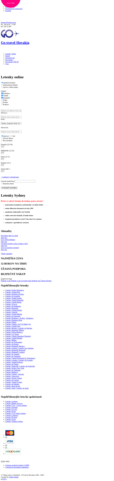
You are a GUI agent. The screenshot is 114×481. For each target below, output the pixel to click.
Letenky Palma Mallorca (14, 332)
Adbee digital (13, 477)
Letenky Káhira (10, 322)
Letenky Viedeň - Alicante (14, 374)
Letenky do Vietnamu (13, 356)
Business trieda (8, 184)
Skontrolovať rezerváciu (13, 9)
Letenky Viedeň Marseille (14, 300)
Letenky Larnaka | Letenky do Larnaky (19, 360)
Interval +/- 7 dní (9, 136)
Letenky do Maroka (12, 384)
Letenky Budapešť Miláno (14, 330)
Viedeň (5, 96)
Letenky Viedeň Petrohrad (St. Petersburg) (20, 358)
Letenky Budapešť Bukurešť (15, 350)
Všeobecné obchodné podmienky (17, 467)
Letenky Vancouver (12, 376)
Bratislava (6, 93)
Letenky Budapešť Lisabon (15, 352)
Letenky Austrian (11, 401)
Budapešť (6, 98)
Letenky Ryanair (11, 417)
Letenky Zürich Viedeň (13, 378)
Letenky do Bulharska (13, 306)
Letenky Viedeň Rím (12, 292)
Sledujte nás (36, 281)
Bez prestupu (7, 140)
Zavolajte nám (26, 281)
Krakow (6, 104)
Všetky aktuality (6, 254)
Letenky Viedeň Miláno (13, 314)
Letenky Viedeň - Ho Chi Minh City (18, 324)
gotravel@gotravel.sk (8, 22)
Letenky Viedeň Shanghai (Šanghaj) (18, 336)
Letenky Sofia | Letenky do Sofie (17, 388)
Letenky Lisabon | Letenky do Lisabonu (19, 348)
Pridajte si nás (6, 281)
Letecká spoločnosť (8, 181)
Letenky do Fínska (11, 364)
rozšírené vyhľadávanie (10, 177)
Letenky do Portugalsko (13, 342)
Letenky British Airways (14, 403)
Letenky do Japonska (12, 316)
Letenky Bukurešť (11, 308)
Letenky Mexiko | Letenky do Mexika (18, 328)
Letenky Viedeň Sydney (13, 382)
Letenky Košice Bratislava (14, 290)
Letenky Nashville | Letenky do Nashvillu (20, 366)
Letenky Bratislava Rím (13, 320)
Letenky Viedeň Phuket (13, 310)
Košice (5, 102)
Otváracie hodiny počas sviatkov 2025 (14, 244)
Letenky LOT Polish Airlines (15, 413)
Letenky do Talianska (12, 370)
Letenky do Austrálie (12, 296)
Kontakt (8, 11)
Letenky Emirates (11, 407)
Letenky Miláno (11, 340)
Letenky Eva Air (11, 409)
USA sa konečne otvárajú (10, 248)
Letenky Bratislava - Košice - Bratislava (19, 318)
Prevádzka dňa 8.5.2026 (9, 236)
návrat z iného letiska (10, 87)
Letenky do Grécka (12, 380)
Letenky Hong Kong (12, 386)
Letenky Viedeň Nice (12, 326)
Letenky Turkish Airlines (14, 421)
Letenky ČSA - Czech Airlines (16, 405)
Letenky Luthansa (11, 415)
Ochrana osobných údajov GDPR (17, 465)
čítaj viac (4, 238)
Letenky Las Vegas (12, 334)
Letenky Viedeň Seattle (13, 298)
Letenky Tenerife (11, 312)
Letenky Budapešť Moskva (15, 346)
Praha (5, 100)
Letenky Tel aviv (11, 304)
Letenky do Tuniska (12, 354)
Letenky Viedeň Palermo (14, 362)
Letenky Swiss (10, 419)
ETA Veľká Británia (8, 240)
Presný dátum (8, 138)
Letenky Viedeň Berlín (13, 302)
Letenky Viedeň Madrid (13, 338)
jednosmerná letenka (10, 85)
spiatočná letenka (9, 83)
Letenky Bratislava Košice (14, 294)
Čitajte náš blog (46, 281)
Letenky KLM (10, 411)
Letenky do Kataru (12, 344)
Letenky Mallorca (11, 372)
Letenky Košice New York (14, 368)
